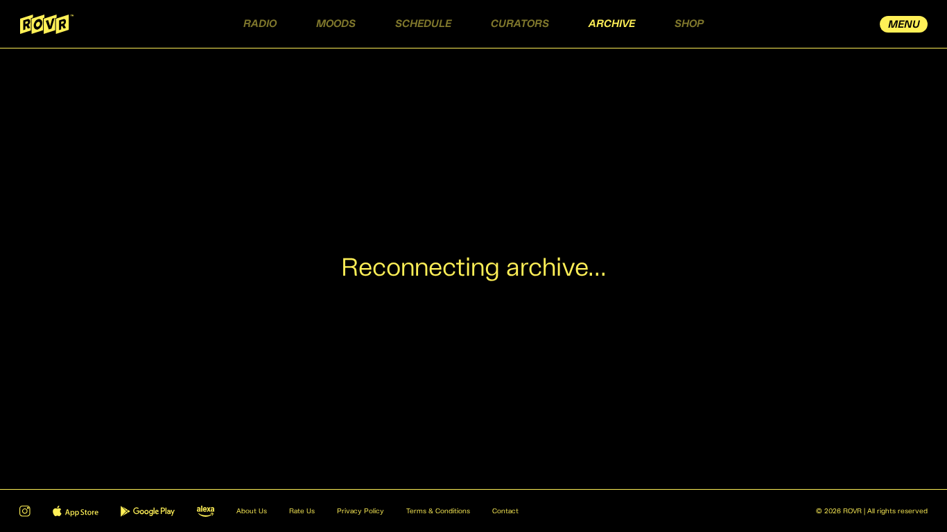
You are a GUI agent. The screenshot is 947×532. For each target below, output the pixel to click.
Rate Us (302, 511)
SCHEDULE (423, 24)
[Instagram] (25, 511)
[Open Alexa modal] (205, 511)
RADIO (260, 24)
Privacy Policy (360, 511)
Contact (505, 511)
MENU (904, 24)
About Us (251, 511)
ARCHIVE (612, 24)
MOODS (336, 24)
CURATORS (520, 24)
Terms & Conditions (438, 511)
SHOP (689, 24)
